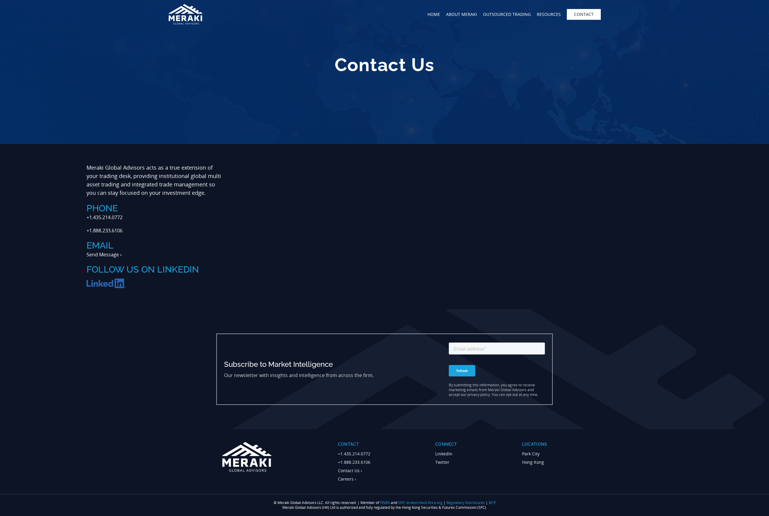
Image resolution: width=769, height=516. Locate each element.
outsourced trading (507, 14)
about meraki (461, 14)
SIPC (402, 502)
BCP (492, 502)
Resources (549, 14)
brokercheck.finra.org (424, 502)
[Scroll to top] (755, 508)
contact (584, 14)
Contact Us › (350, 470)
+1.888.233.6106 (354, 462)
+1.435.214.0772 (354, 454)
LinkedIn (443, 454)
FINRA (385, 502)
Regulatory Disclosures (465, 502)
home (433, 14)
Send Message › (104, 254)
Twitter (442, 462)
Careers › (347, 479)
